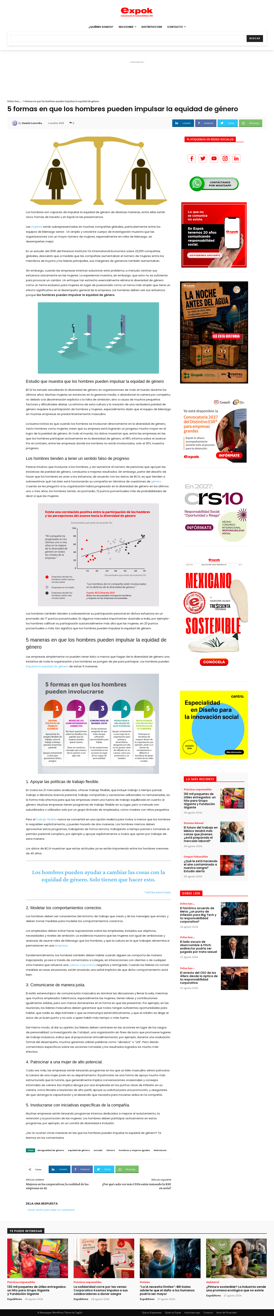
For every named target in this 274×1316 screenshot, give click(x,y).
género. (156, 481)
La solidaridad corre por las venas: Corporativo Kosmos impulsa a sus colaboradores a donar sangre (101, 1290)
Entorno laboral (193, 822)
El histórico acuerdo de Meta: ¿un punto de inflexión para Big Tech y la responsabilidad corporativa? (198, 915)
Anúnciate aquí (192, 1312)
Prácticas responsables (198, 789)
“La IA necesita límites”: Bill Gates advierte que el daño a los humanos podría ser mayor (167, 1290)
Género (110, 1150)
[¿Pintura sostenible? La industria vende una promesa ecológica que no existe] (236, 1258)
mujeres (36, 227)
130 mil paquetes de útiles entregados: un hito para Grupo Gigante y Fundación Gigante (200, 800)
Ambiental (212, 1282)
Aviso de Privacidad (226, 1312)
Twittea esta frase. (157, 892)
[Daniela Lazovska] (15, 123)
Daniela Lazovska (32, 122)
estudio (98, 1150)
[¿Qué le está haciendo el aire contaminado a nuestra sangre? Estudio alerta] (232, 865)
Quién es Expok (173, 1312)
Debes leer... (14, 101)
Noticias (145, 1282)
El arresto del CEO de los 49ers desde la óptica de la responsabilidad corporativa (199, 978)
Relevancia (160, 1150)
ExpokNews (14, 1299)
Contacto (208, 1312)
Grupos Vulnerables (196, 856)
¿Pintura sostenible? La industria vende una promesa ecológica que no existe (236, 1288)
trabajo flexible (46, 819)
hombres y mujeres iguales (134, 1150)
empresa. (61, 945)
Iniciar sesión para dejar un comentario (51, 1209)
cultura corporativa (82, 965)
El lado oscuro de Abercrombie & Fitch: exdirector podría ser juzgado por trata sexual (198, 947)
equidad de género (79, 1150)
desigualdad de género (50, 1150)
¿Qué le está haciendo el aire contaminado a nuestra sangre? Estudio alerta (201, 866)
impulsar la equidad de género (47, 666)
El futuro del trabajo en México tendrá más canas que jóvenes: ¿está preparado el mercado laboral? (201, 834)
